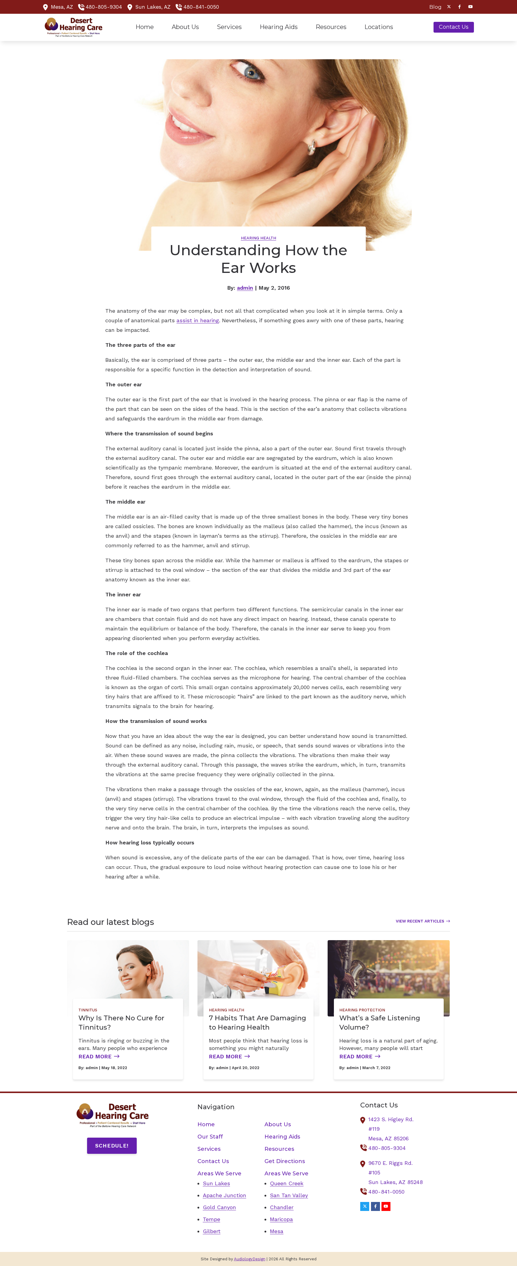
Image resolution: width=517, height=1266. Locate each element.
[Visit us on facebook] (459, 7)
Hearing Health (258, 238)
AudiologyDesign (249, 1259)
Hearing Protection (362, 1010)
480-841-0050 (201, 7)
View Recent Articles (420, 921)
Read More (95, 1056)
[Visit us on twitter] (448, 7)
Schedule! (112, 1145)
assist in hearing (198, 320)
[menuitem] (434, 7)
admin (245, 288)
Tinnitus (87, 1010)
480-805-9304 (104, 7)
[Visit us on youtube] (470, 7)
